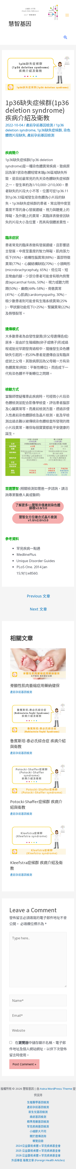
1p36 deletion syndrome (34, 127)
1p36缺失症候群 (49, 130)
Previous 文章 (38, 595)
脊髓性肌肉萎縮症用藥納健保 (35, 685)
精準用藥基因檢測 (38, 1121)
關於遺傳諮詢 (38, 1136)
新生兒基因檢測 (38, 1112)
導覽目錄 (38, 1141)
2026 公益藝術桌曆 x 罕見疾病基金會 (38, 1155)
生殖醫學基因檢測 (38, 1102)
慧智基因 (19, 23)
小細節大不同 (38, 1131)
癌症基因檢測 (38, 1117)
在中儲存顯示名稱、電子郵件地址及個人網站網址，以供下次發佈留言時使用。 (38, 1048)
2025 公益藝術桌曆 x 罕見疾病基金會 (38, 1150)
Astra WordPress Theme (56, 1089)
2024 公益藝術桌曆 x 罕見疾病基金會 (38, 1146)
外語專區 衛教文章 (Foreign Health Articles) (38, 1160)
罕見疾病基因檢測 (38, 1126)
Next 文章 (38, 609)
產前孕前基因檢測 (39, 125)
